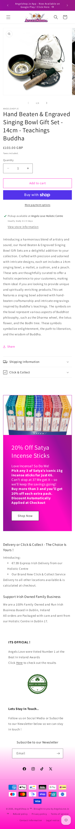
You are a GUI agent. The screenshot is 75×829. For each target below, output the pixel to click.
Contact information (31, 820)
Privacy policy (39, 813)
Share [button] (11, 346)
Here (19, 663)
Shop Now (25, 516)
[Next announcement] (67, 5)
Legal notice (52, 820)
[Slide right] (46, 103)
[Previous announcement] (7, 5)
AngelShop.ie (22, 808)
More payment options (37, 204)
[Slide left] (28, 103)
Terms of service (59, 813)
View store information (23, 227)
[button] (8, 17)
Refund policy (20, 813)
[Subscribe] (58, 753)
